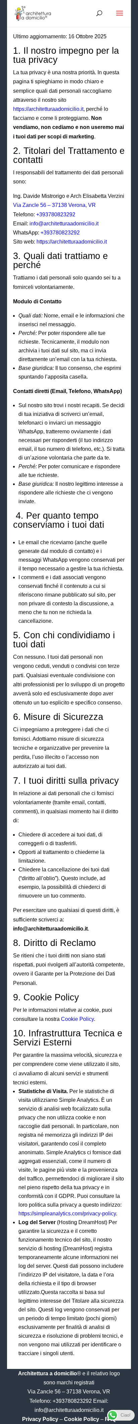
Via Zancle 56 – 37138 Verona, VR (54, 205)
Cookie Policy (77, 1019)
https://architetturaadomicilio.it (48, 109)
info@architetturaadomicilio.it (63, 223)
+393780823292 (55, 214)
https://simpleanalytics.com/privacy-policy (67, 1213)
